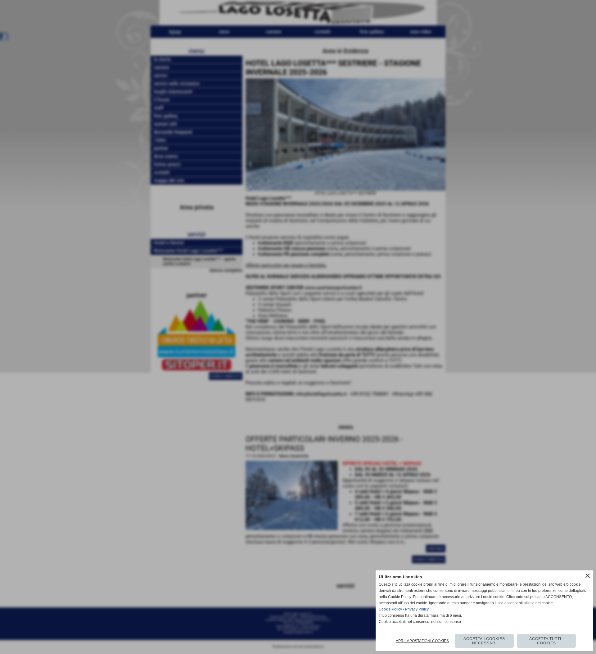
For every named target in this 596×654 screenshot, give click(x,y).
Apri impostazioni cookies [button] (422, 641)
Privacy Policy (417, 609)
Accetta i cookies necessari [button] (484, 641)
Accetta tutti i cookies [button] (546, 641)
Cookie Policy (390, 609)
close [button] (587, 575)
